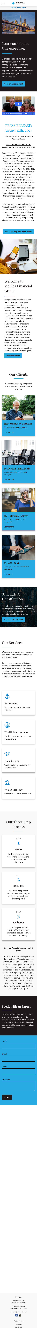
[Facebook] (16, 1315)
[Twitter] (20, 1315)
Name (4, 1041)
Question (6, 1079)
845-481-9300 (20, 1301)
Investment (18, 1327)
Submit (7, 1097)
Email (4, 1054)
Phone (4, 1067)
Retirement (18, 1325)
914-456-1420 (21, 1303)
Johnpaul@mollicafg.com (18, 1312)
